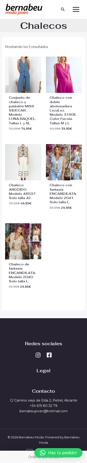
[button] (63, 10)
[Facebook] (49, 355)
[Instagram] (38, 355)
